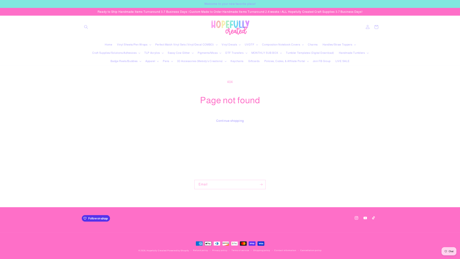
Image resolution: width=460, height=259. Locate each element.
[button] (86, 27)
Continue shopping (230, 120)
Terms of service (240, 250)
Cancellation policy (311, 250)
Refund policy (200, 250)
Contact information (285, 250)
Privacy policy (219, 250)
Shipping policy (261, 250)
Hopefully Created (157, 250)
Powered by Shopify (178, 250)
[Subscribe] (261, 184)
